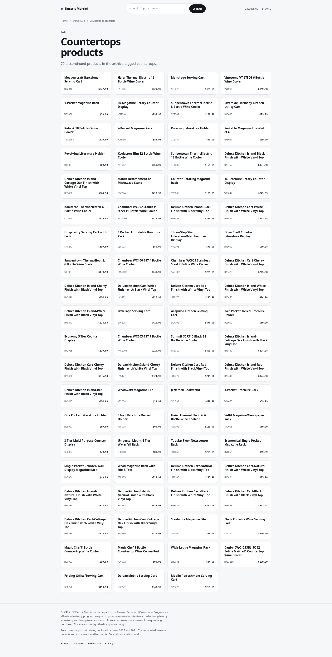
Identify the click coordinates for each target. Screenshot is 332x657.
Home (64, 20)
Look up (197, 8)
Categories (251, 8)
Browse (266, 8)
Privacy (109, 643)
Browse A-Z (78, 20)
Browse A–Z (94, 643)
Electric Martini (76, 8)
